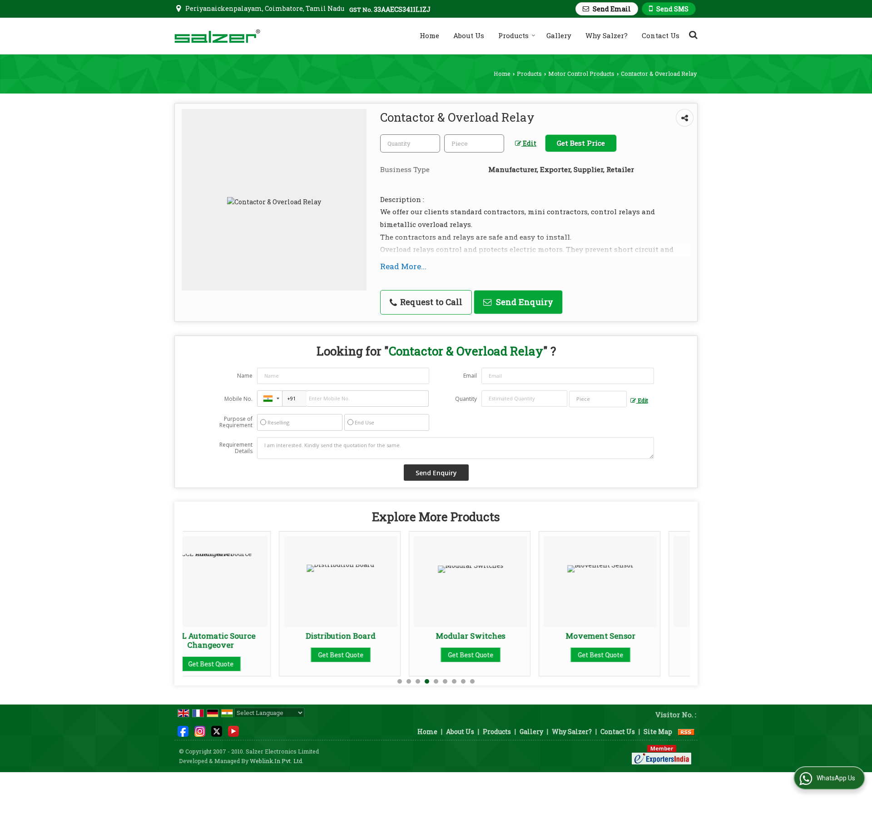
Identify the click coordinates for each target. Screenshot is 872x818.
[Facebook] (183, 730)
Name (245, 375)
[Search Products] (692, 34)
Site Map (658, 731)
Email (470, 375)
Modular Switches (376, 636)
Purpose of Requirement (236, 422)
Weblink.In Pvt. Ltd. (276, 760)
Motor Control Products (581, 73)
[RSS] (686, 731)
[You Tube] (233, 730)
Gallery (558, 35)
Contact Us (660, 35)
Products (513, 35)
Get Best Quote (245, 654)
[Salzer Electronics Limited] (217, 35)
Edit (528, 143)
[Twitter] (216, 730)
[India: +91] (269, 398)
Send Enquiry (523, 301)
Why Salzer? (606, 35)
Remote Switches (636, 636)
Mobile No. (238, 399)
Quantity (466, 399)
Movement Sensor (505, 636)
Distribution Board (246, 636)
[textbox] (474, 143)
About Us (468, 35)
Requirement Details (236, 448)
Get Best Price (581, 143)
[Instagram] (199, 730)
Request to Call (430, 301)
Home (429, 35)
